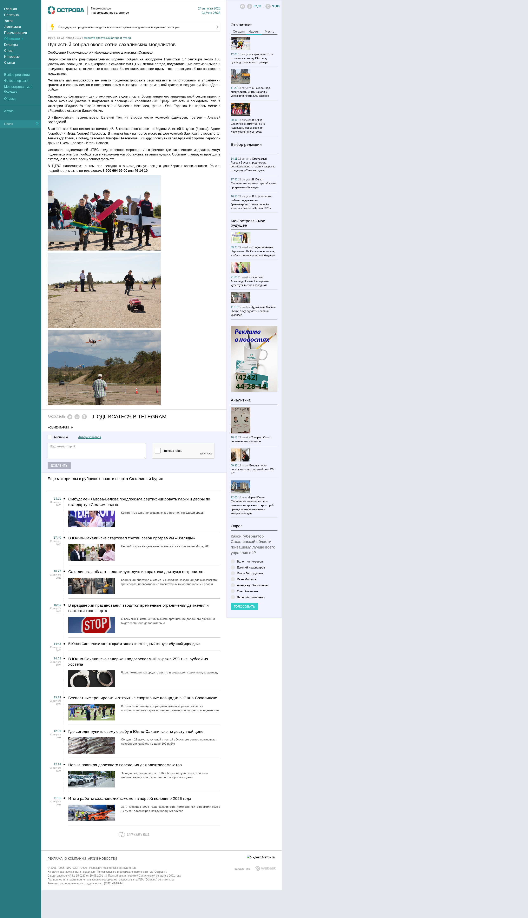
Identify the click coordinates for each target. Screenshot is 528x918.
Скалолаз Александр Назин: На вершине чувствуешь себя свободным (250, 281)
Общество (12, 38)
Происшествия (15, 32)
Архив (9, 111)
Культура (11, 44)
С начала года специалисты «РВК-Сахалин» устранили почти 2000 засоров (250, 91)
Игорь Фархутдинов (250, 573)
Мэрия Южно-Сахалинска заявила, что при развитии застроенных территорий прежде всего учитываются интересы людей (252, 505)
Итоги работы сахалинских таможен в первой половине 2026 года (129, 798)
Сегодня (239, 31)
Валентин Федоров (250, 561)
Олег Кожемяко (247, 591)
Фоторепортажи (16, 80)
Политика (11, 15)
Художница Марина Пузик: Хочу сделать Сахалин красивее (253, 311)
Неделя (254, 31)
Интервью (12, 56)
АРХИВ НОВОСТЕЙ (102, 858)
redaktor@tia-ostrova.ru (117, 867)
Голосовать (244, 606)
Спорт (9, 50)
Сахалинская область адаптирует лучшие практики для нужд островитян (135, 572)
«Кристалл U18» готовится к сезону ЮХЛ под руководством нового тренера (252, 58)
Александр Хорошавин (252, 585)
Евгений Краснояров (251, 567)
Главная (10, 9)
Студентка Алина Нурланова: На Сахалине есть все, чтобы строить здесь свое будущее (253, 251)
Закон (8, 21)
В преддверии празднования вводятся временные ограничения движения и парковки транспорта (118, 27)
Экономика (12, 27)
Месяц (269, 31)
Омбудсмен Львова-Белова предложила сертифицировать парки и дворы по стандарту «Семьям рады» (139, 502)
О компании (75, 858)
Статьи (9, 62)
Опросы (10, 98)
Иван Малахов (247, 579)
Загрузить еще (137, 834)
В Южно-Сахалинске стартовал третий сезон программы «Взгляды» (131, 538)
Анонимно (61, 437)
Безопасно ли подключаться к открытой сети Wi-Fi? (252, 469)
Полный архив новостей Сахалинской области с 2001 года (144, 875)
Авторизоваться (89, 437)
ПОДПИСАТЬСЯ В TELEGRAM (129, 416)
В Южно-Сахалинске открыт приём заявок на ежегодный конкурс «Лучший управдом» (134, 644)
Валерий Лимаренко (251, 597)
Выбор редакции (17, 74)
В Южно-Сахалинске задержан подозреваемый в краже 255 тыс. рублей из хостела (138, 662)
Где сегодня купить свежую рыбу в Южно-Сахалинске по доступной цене (136, 731)
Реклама (55, 858)
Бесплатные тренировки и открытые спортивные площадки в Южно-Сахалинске (142, 698)
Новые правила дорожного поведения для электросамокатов (125, 765)
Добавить (59, 465)
